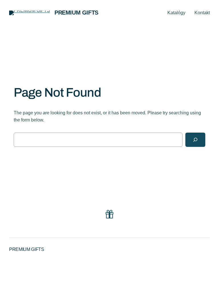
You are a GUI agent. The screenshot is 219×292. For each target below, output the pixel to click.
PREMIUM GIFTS (76, 12)
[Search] (195, 140)
